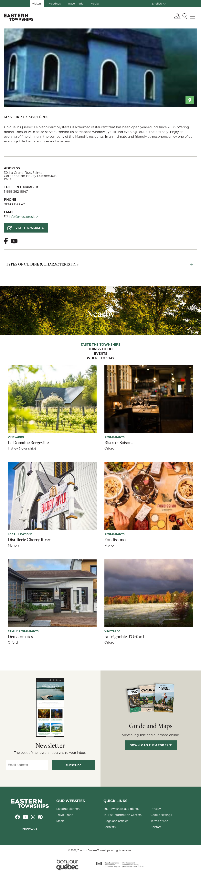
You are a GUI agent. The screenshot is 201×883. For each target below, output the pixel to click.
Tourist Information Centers (122, 815)
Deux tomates (20, 636)
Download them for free (151, 745)
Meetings (55, 3)
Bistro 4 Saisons (118, 442)
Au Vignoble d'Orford (124, 636)
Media (95, 3)
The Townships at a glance (121, 809)
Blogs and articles (115, 821)
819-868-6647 (14, 204)
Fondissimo (115, 539)
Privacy (156, 809)
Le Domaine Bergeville (28, 442)
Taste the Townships (100, 344)
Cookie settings (161, 815)
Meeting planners (68, 809)
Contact (156, 827)
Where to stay (100, 358)
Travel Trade (75, 3)
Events (100, 353)
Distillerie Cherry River (29, 539)
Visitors (36, 3)
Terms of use (159, 821)
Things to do (100, 349)
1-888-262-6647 (16, 191)
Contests (109, 827)
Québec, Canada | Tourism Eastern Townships (18, 17)
